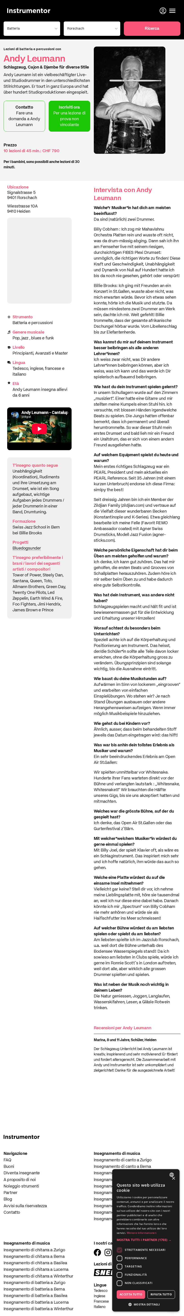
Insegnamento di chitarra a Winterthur (38, 1276)
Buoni (9, 1167)
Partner (10, 1193)
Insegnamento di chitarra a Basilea (35, 1263)
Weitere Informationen (141, 1233)
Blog (8, 1199)
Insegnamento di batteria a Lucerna (36, 1303)
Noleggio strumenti (21, 1186)
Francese (101, 1301)
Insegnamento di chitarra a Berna (34, 1257)
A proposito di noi (20, 1180)
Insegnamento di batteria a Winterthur (39, 1309)
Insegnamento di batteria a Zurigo (34, 1283)
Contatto (12, 1213)
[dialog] (146, 1240)
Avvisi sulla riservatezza (25, 1206)
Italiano (99, 1307)
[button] (146, 1239)
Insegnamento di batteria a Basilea (35, 1296)
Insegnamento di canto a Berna (122, 1167)
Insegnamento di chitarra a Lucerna (36, 1270)
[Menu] (172, 10)
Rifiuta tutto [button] (161, 1294)
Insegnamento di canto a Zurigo (122, 1160)
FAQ (7, 1160)
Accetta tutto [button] (131, 1294)
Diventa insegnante (22, 1173)
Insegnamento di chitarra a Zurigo (34, 1250)
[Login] (163, 10)
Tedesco (100, 1291)
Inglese (99, 1296)
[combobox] (172, 1175)
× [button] (173, 1178)
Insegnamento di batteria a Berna (34, 1289)
